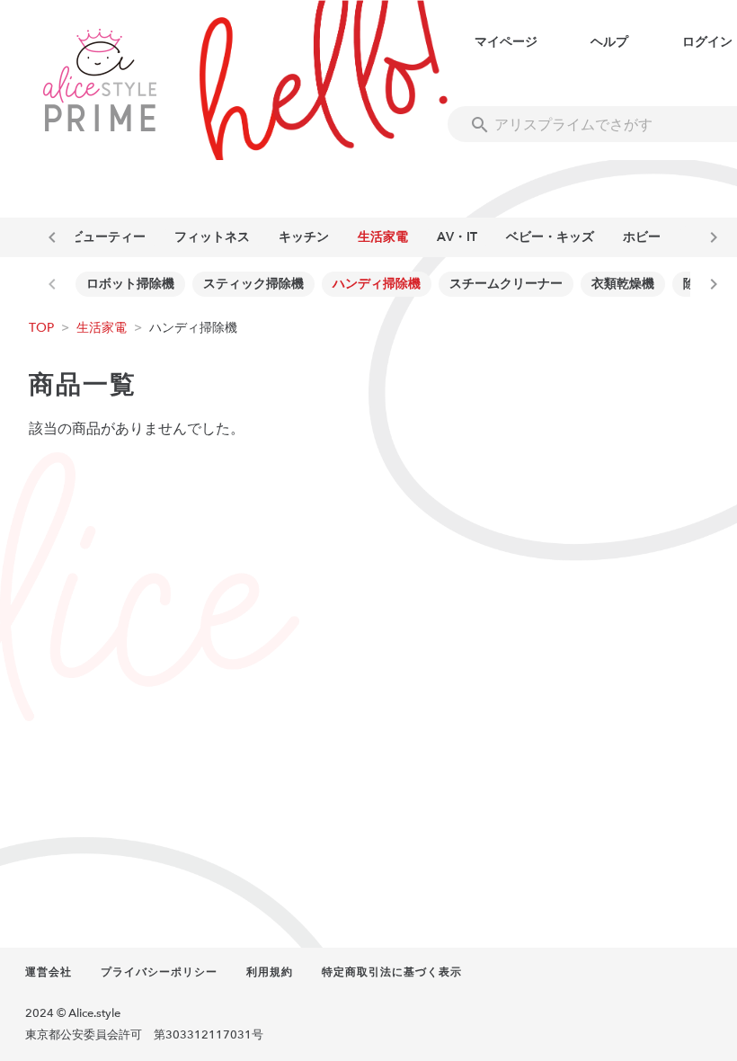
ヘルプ (609, 41)
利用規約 (269, 972)
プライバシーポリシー (159, 972)
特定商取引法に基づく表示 (392, 972)
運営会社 (48, 972)
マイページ (506, 41)
